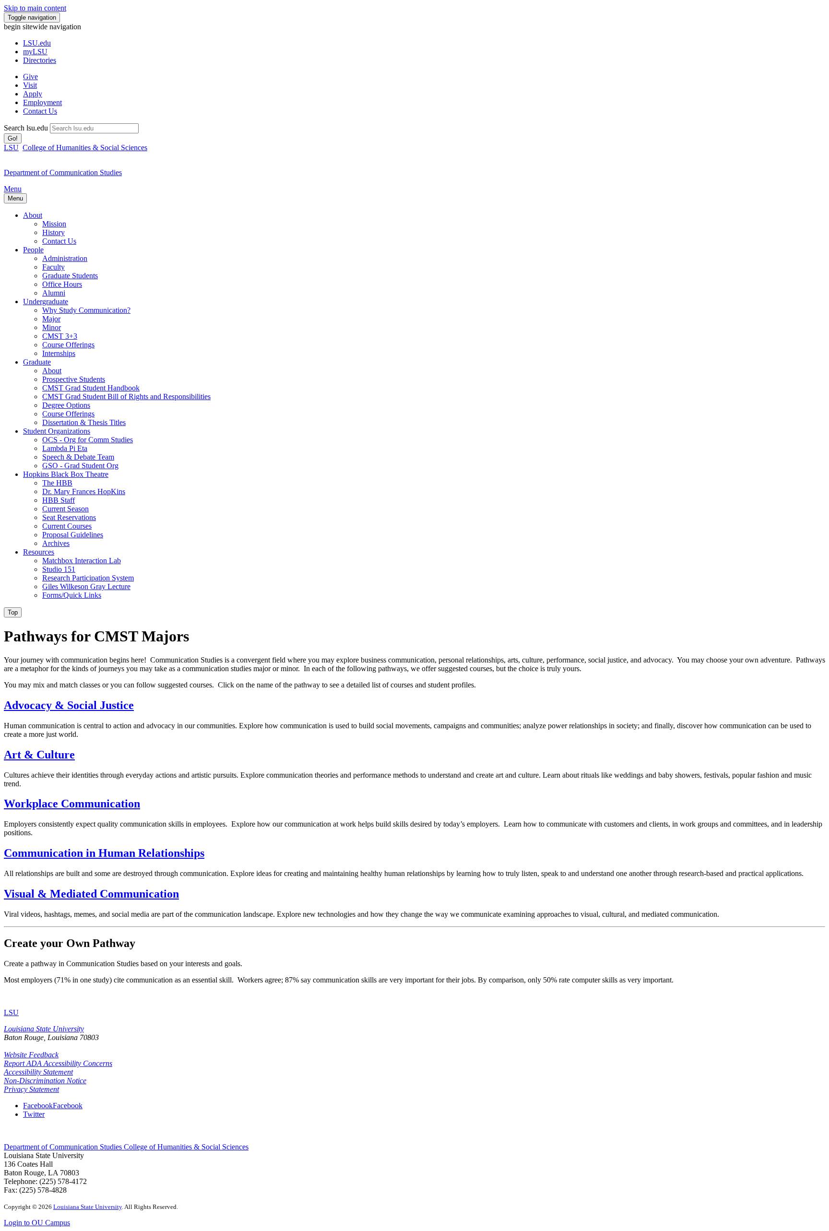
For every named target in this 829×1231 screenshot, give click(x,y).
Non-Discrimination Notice (45, 1081)
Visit (30, 85)
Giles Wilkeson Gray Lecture (86, 586)
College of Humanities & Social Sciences (85, 147)
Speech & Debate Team (78, 457)
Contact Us (40, 111)
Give (30, 76)
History (53, 232)
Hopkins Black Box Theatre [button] (65, 474)
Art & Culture (39, 754)
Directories (39, 60)
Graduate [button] (37, 362)
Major (51, 319)
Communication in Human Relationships (104, 853)
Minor (51, 327)
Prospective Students (73, 379)
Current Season (65, 509)
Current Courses (67, 526)
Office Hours (62, 284)
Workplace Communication (72, 803)
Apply (32, 94)
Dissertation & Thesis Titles (84, 422)
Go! (13, 138)
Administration (64, 258)
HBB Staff (58, 500)
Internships (58, 353)
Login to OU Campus (37, 1223)
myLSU (35, 51)
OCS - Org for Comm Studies (87, 440)
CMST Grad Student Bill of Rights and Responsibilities (126, 396)
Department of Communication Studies (64, 1147)
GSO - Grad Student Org (80, 466)
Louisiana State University (44, 1029)
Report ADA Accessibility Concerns (58, 1063)
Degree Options (66, 405)
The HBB (57, 483)
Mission (54, 224)
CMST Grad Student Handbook (91, 388)
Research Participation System (88, 578)
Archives (56, 543)
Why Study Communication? (86, 310)
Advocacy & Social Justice (69, 705)
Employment (42, 102)
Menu (13, 189)
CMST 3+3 (59, 336)
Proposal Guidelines (72, 535)
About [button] (32, 215)
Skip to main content (35, 8)
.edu (37, 43)
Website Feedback (31, 1055)
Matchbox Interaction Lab (81, 560)
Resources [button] (38, 552)
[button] (53, 1105)
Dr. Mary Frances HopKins (83, 491)
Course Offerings (68, 345)
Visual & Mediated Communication (91, 894)
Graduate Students (70, 276)
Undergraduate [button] (45, 301)
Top (13, 612)
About (51, 371)
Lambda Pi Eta (64, 448)
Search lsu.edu (26, 128)
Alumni (53, 293)
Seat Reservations (69, 517)
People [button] (33, 250)
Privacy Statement (31, 1089)
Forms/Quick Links (71, 595)
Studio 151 (58, 569)
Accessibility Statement (38, 1072)
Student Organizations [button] (56, 431)
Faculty (53, 267)
